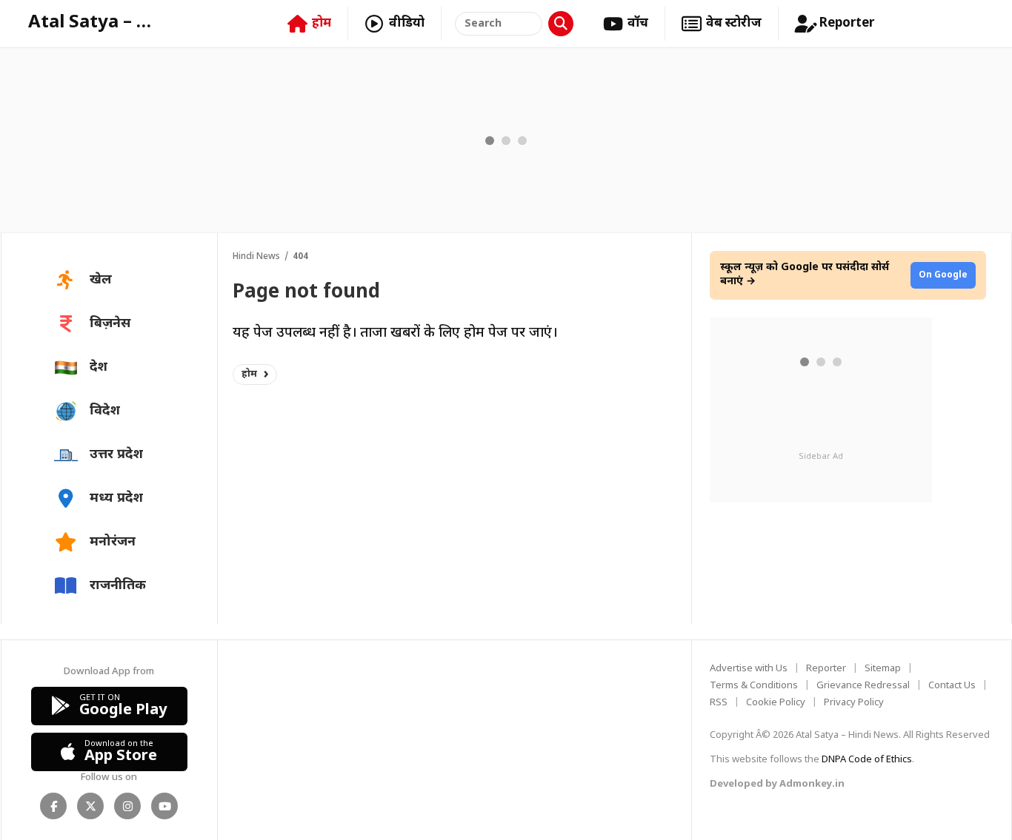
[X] (90, 806)
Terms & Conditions (754, 685)
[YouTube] (164, 806)
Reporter (826, 668)
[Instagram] (127, 806)
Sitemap (883, 668)
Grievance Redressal (863, 685)
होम (249, 374)
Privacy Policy (854, 702)
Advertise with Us (749, 668)
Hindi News (256, 257)
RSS (719, 702)
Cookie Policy (775, 702)
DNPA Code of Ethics (867, 759)
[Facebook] (53, 806)
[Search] (560, 23)
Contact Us (952, 685)
